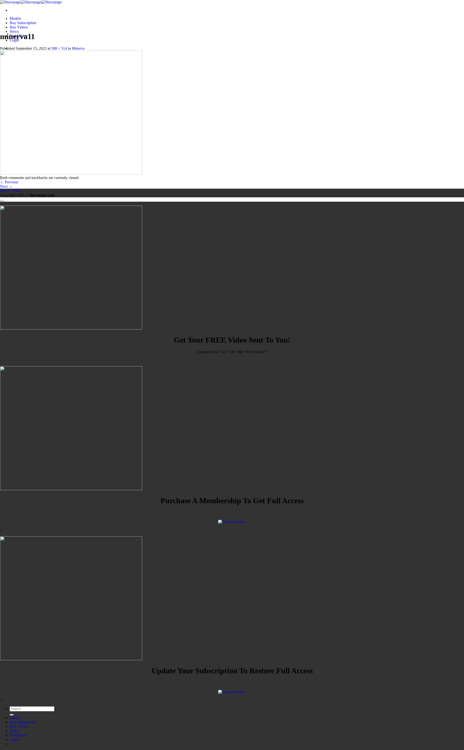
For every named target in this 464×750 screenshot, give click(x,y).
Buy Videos (19, 27)
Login (14, 739)
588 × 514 (59, 48)
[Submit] (12, 715)
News (14, 31)
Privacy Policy (11, 191)
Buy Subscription (23, 23)
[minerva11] (71, 173)
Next (6, 186)
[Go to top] (2, 200)
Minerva (78, 48)
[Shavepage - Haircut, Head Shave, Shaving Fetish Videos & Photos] (31, 2)
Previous (9, 182)
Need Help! (19, 735)
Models (15, 18)
